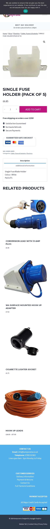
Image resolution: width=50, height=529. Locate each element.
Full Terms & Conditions (25, 486)
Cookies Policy (32, 524)
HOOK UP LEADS (14, 430)
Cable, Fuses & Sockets (18, 153)
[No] (47, 7)
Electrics (29, 153)
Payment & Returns (25, 479)
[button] (44, 42)
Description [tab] (25, 161)
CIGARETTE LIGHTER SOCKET (21, 369)
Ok (26, 11)
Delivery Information (25, 476)
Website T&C (23, 524)
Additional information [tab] (25, 166)
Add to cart (33, 109)
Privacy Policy (42, 524)
